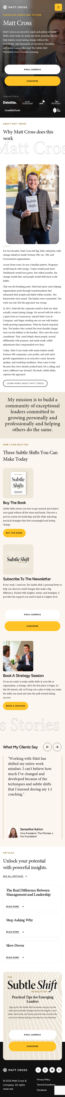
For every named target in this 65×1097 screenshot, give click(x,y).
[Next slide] (57, 747)
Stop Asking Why (19, 920)
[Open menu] (58, 7)
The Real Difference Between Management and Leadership (28, 893)
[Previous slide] (47, 747)
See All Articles (13, 876)
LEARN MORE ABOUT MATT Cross (25, 383)
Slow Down (15, 946)
